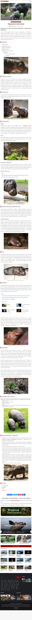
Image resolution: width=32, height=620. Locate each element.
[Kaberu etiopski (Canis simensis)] (26, 581)
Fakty (27, 604)
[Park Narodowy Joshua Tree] (20, 567)
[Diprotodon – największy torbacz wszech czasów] (19, 310)
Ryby (4, 588)
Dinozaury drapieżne (10, 581)
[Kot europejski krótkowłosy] (12, 567)
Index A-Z (3, 604)
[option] (16, 525)
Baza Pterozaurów (16, 604)
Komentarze (5, 604)
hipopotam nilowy (10, 32)
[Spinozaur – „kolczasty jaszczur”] (13, 596)
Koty (10, 584)
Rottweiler (8, 304)
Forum (29, 604)
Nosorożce (4, 490)
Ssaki (6, 588)
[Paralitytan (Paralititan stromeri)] (28, 567)
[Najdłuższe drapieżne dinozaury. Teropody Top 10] (13, 599)
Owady (9, 585)
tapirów (10, 286)
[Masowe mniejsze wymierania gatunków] (4, 310)
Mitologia (18, 584)
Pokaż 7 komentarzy (16, 546)
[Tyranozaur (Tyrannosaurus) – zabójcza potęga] (8, 599)
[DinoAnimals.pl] (5, 1)
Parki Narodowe (13, 585)
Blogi (8, 604)
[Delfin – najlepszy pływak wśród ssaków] (20, 560)
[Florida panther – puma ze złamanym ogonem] (29, 579)
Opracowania (5, 585)
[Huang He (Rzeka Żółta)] (29, 581)
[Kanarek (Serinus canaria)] (26, 579)
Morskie (2, 585)
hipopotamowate (8, 47)
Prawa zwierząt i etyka (28, 562)
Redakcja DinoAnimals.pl (13, 26)
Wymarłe (17, 588)
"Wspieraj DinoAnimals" (15, 500)
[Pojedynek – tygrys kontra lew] (3, 599)
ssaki (7, 44)
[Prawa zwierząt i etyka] (28, 560)
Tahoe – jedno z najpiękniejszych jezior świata (4, 563)
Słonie (3, 488)
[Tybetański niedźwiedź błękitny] (23, 579)
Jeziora (2, 584)
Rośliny (2, 588)
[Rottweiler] (4, 305)
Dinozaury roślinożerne (16, 581)
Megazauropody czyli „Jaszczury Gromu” (16, 525)
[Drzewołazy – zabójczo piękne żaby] (23, 581)
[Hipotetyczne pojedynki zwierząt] (3, 596)
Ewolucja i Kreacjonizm (24, 604)
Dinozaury (16, 522)
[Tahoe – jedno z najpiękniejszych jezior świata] (4, 560)
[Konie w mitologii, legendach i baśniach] (19, 305)
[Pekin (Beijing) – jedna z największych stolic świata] (4, 552)
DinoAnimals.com (16, 607)
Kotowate (7, 584)
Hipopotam (4, 487)
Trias (14, 588)
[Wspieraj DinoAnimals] (16, 511)
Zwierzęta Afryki (5, 485)
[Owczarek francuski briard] (4, 567)
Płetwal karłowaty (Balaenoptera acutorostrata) (19, 556)
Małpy (15, 584)
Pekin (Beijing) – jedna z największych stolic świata (4, 556)
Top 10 (11, 588)
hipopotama (25, 125)
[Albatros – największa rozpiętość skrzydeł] (12, 552)
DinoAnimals (12, 603)
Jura (4, 584)
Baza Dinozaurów (11, 604)
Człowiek (2, 581)
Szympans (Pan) (11, 562)
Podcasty (17, 585)
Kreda (12, 584)
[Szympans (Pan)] (12, 560)
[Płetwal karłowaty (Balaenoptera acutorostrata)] (20, 552)
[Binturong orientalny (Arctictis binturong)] (28, 552)
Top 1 (9, 588)
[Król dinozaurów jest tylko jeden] (8, 596)
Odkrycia (20, 604)
